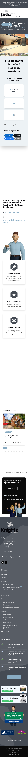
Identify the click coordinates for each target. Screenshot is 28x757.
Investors (4, 581)
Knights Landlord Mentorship (12, 587)
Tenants (3, 578)
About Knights (7, 615)
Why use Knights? (8, 617)
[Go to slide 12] (22, 451)
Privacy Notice (14, 752)
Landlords (4, 574)
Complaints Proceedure (14, 740)
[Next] (6, 448)
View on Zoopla (7, 605)
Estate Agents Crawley (14, 750)
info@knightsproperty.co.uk (15, 4)
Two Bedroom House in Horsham (15, 472)
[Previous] (4, 448)
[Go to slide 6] (13, 451)
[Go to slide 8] (16, 451)
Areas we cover (7, 622)
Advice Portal (5, 595)
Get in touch (5, 631)
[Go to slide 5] (11, 451)
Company (4, 611)
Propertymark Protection (10, 625)
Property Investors (8, 585)
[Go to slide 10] (19, 451)
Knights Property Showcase (11, 608)
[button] (1, 43)
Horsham (21, 125)
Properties (4, 599)
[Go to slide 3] (8, 451)
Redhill (6, 431)
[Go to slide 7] (14, 451)
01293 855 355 (15, 6)
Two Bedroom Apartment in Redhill (13, 436)
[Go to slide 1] (5, 451)
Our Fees (5, 620)
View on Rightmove (8, 602)
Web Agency (15, 754)
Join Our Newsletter (9, 628)
